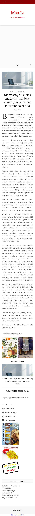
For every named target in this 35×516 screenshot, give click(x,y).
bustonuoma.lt (7, 493)
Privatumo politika (17, 515)
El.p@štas (5, 2)
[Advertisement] (17, 43)
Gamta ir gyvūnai (17, 92)
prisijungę (7, 398)
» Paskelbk (20, 2)
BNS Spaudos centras (15, 334)
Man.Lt (17, 13)
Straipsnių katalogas (8, 491)
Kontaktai (12, 2)
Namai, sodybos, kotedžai (10, 495)
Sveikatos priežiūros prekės (11, 486)
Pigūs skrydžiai (7, 488)
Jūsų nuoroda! (9, 498)
